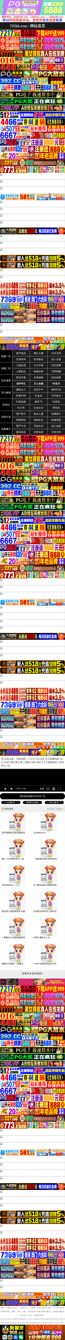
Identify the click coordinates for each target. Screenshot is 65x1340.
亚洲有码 (21, 359)
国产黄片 (21, 414)
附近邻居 (21, 377)
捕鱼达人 (21, 389)
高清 (42, 789)
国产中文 (21, 426)
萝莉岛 (56, 408)
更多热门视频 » (55, 809)
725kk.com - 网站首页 (27, 26)
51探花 (56, 401)
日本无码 (56, 353)
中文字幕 (38, 365)
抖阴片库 (6, 417)
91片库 (21, 408)
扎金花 (38, 395)
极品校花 (21, 432)
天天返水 (56, 395)
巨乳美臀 (56, 365)
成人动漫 (56, 359)
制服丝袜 (38, 371)
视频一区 (6, 356)
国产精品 (21, 353)
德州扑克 (56, 389)
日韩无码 (56, 432)
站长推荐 (6, 380)
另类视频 (56, 371)
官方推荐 (6, 392)
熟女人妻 (38, 414)
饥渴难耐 (38, 377)
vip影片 (11, 802)
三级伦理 (21, 365)
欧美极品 (38, 359)
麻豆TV (39, 401)
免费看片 (6, 429)
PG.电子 (54, 802)
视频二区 (6, 368)
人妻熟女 (21, 371)
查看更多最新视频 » (32, 973)
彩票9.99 (21, 395)
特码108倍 (32, 802)
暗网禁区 (21, 420)
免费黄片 (56, 414)
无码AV (6, 404)
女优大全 (38, 408)
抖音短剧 (21, 401)
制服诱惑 (56, 420)
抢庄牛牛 (38, 389)
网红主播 (38, 353)
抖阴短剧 (38, 432)
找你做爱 (56, 377)
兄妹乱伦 (38, 426)
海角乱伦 (38, 420)
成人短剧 (56, 426)
